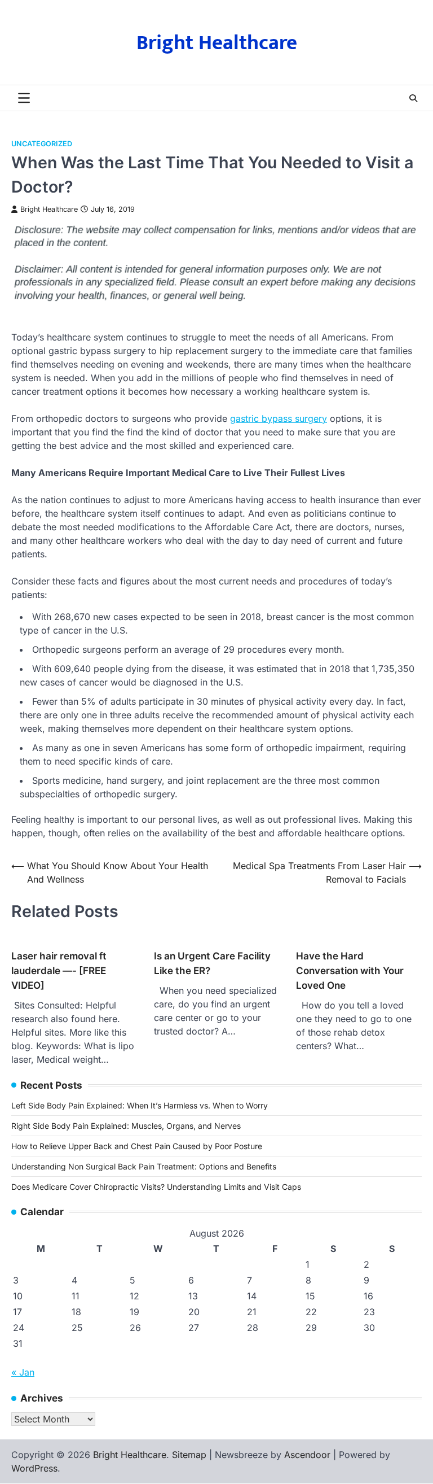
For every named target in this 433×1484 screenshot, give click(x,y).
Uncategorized (41, 143)
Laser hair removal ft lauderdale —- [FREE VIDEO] (59, 970)
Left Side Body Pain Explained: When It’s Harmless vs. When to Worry (139, 1105)
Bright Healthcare (216, 42)
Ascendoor (307, 1454)
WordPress (34, 1468)
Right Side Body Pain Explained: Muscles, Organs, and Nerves (126, 1126)
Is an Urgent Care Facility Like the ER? (212, 963)
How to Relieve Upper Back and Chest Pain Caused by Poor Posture (136, 1146)
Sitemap (189, 1454)
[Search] (413, 98)
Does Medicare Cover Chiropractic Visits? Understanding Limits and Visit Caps (156, 1186)
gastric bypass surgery (278, 418)
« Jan (22, 1372)
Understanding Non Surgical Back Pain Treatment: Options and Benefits (143, 1166)
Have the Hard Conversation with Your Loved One (350, 970)
